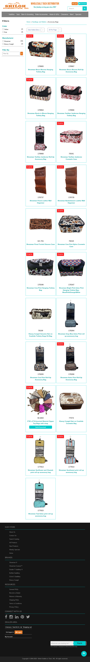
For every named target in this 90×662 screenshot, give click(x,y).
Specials (78, 14)
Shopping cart (27, 627)
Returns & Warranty (15, 596)
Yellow (6, 29)
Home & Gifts (54, 14)
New (72, 14)
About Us (12, 532)
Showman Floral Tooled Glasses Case (40, 244)
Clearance (64, 14)
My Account (9, 636)
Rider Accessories (41, 14)
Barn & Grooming (27, 14)
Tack (18, 14)
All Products (13, 542)
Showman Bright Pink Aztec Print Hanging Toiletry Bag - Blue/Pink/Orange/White (71, 290)
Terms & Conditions (15, 603)
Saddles (11, 14)
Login (75, 3)
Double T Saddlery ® (16, 569)
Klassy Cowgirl (9, 44)
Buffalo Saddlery (14, 573)
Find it (79, 643)
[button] (84, 654)
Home (28, 22)
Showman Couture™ (15, 566)
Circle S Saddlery (14, 576)
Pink (5, 32)
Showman (7, 41)
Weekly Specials (14, 549)
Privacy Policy (14, 607)
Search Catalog (14, 539)
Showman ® (13, 562)
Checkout (83, 3)
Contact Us (12, 535)
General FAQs (13, 589)
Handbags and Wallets (39, 22)
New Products (13, 546)
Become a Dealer (14, 593)
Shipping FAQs (14, 600)
